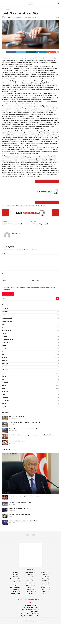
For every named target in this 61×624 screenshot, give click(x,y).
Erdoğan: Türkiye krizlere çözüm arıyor (19, 508)
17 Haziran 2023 (13, 418)
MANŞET (30, 17)
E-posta (4, 280)
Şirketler (5, 391)
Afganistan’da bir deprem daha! (17, 441)
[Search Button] (57, 298)
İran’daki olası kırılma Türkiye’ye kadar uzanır (14, 490)
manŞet (28, 205)
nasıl (33, 205)
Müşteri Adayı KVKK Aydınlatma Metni (30, 616)
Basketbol (5, 312)
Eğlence (4, 333)
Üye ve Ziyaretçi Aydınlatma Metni (30, 609)
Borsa (4, 315)
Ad (3, 273)
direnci (7, 205)
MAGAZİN (4, 373)
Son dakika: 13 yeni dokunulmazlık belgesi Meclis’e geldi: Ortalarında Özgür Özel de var (31, 435)
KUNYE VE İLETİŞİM (30, 605)
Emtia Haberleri (7, 342)
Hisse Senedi (5, 367)
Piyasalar (5, 382)
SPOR (3, 394)
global (17, 205)
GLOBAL (7, 9)
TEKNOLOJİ (5, 397)
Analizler (5, 309)
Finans (4, 345)
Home (3, 9)
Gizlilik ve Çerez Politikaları (30, 607)
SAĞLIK (34, 17)
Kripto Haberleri (7, 370)
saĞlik (38, 205)
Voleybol (4, 403)
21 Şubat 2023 (18, 17)
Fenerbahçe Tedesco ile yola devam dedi (19, 514)
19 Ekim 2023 (12, 424)
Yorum (4, 253)
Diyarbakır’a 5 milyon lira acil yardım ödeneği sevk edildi (23, 428)
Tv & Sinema (5, 400)
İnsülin (22, 205)
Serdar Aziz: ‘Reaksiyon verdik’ (17, 416)
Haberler (4, 360)
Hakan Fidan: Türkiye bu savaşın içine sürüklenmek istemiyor (24, 520)
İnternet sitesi (35, 280)
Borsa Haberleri (7, 318)
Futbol (4, 348)
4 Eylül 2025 (12, 443)
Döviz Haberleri (6, 330)
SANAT (4, 388)
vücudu (43, 205)
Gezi (3, 351)
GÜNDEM (4, 357)
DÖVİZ (3, 327)
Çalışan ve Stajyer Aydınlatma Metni (30, 613)
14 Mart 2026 (12, 498)
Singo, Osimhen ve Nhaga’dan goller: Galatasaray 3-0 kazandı (24, 496)
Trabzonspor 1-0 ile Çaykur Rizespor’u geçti (20, 502)
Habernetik (9, 17)
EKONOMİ (4, 336)
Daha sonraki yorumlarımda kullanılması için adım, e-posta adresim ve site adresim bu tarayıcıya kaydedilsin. (29, 288)
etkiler (12, 205)
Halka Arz (5, 364)
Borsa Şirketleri (7, 321)
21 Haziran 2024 (13, 430)
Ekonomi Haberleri (7, 339)
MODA (3, 379)
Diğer (3, 324)
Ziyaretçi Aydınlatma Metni (30, 611)
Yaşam (4, 406)
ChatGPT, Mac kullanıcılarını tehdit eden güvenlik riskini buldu (24, 422)
